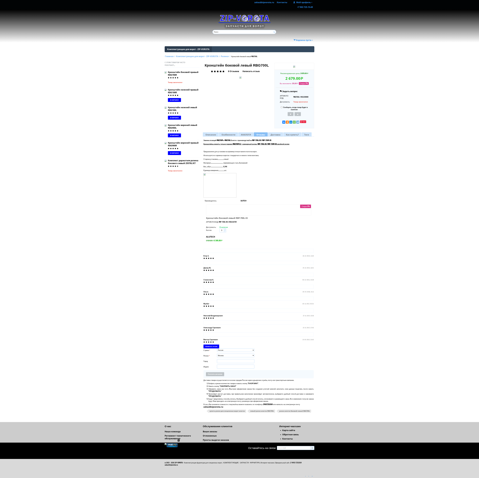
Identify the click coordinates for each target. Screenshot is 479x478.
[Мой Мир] (290, 122)
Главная (169, 56)
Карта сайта (288, 430)
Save (304, 122)
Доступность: (285, 102)
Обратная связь (290, 434)
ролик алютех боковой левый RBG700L (294, 411)
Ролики (225, 56)
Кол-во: (209, 230)
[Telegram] (297, 122)
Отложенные (210, 435)
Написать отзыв (251, 71)
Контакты (287, 438)
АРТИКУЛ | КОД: (284, 97)
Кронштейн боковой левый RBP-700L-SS (227, 218)
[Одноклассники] (287, 122)
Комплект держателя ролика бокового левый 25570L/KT (183, 162)
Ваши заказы (210, 431)
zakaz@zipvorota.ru (213, 406)
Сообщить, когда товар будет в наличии (295, 108)
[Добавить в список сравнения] (298, 114)
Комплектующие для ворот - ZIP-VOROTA (188, 49)
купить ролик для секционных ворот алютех (227, 411)
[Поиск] (274, 32)
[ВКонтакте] (283, 122)
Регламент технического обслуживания (178, 437)
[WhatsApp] (294, 122)
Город (205, 361)
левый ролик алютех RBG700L (262, 411)
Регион (206, 356)
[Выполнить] (312, 448)
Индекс (206, 367)
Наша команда (173, 431)
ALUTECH (210, 236)
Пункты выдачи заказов (216, 440)
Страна (206, 350)
